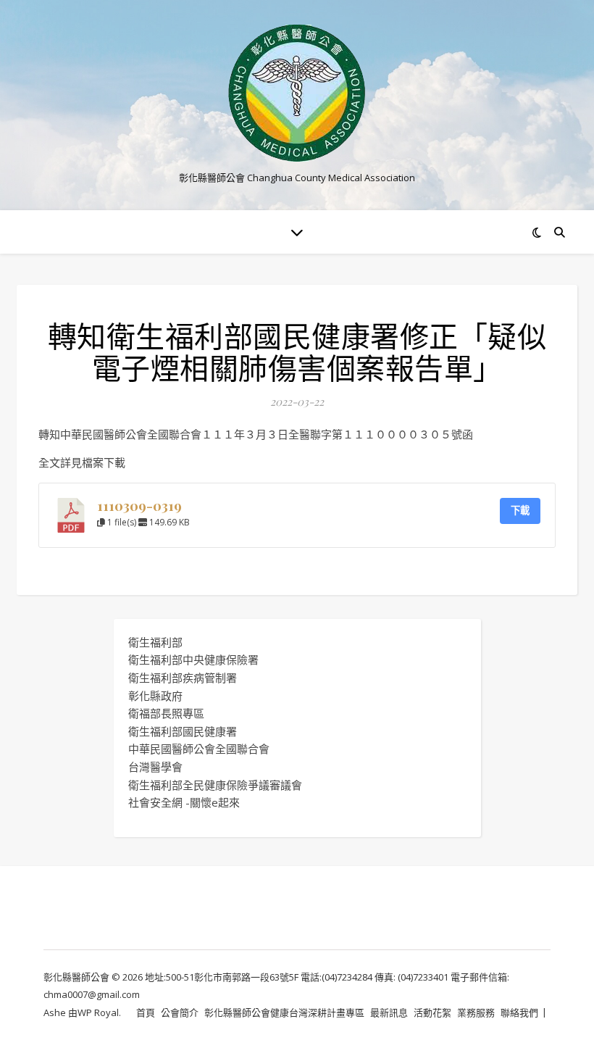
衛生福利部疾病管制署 (182, 677)
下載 (520, 510)
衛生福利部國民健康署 (182, 731)
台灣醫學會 (155, 767)
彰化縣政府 (155, 696)
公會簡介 (179, 1012)
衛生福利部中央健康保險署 (193, 659)
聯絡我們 (519, 1012)
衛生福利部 (155, 642)
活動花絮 (432, 1012)
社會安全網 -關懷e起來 (184, 802)
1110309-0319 (139, 505)
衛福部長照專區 (166, 713)
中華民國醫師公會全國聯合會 (198, 748)
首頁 (145, 1012)
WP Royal (98, 1012)
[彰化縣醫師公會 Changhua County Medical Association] (297, 93)
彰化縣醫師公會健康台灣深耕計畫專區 (284, 1012)
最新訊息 (389, 1012)
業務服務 (476, 1012)
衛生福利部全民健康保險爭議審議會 (215, 785)
